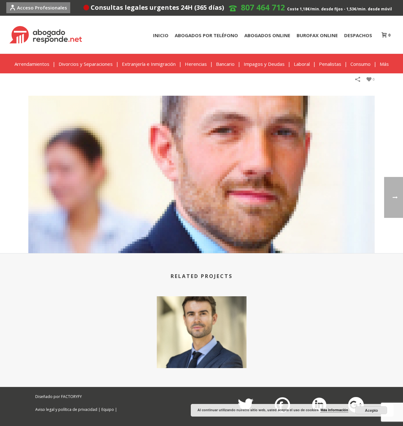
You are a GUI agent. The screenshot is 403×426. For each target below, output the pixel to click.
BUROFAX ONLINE (317, 35)
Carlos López (201, 352)
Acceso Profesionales (42, 7)
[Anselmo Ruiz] (201, 174)
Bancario (225, 64)
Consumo (360, 64)
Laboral (302, 64)
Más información (334, 409)
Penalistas (330, 64)
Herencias (196, 64)
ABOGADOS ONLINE (267, 35)
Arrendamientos (31, 64)
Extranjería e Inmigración (149, 64)
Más (384, 64)
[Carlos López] (202, 321)
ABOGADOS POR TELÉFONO (206, 35)
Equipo (107, 409)
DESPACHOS (358, 35)
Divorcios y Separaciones (86, 64)
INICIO (160, 35)
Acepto (371, 410)
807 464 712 (263, 7)
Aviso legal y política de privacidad (66, 409)
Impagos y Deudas (264, 64)
